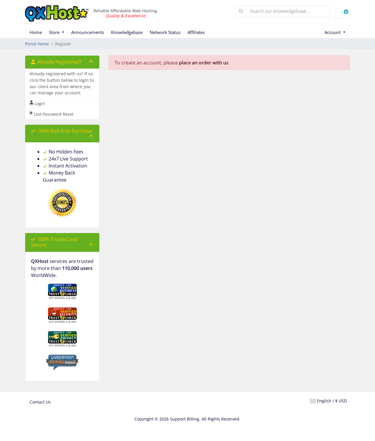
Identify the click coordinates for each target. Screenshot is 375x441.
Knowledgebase (127, 32)
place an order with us (204, 62)
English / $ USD (331, 401)
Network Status (165, 32)
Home (36, 32)
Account (333, 32)
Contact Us (40, 402)
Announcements (87, 32)
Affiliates (196, 32)
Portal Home (37, 44)
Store (55, 32)
